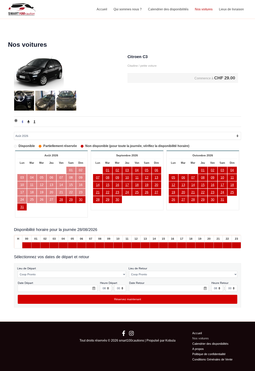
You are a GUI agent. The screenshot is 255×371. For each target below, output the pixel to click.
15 (107, 185)
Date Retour (136, 282)
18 (137, 185)
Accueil (102, 9)
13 (156, 177)
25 (137, 192)
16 (117, 185)
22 (107, 192)
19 (146, 185)
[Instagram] (131, 333)
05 (146, 170)
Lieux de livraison (231, 9)
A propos (198, 349)
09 (117, 177)
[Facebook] (123, 333)
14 (98, 185)
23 (117, 192)
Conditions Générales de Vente (212, 359)
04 (137, 170)
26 (146, 192)
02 (117, 170)
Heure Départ (108, 282)
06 (156, 170)
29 (71, 199)
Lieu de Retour (137, 268)
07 (98, 177)
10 (127, 177)
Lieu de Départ (26, 268)
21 (98, 192)
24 (127, 192)
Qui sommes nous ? (128, 9)
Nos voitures (204, 9)
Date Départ (25, 282)
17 (127, 185)
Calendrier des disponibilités (168, 9)
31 (22, 207)
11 (137, 177)
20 (156, 185)
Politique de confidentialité (209, 354)
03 (127, 170)
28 (61, 199)
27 (156, 192)
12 (146, 177)
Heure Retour (220, 282)
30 (80, 199)
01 (107, 170)
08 (107, 177)
